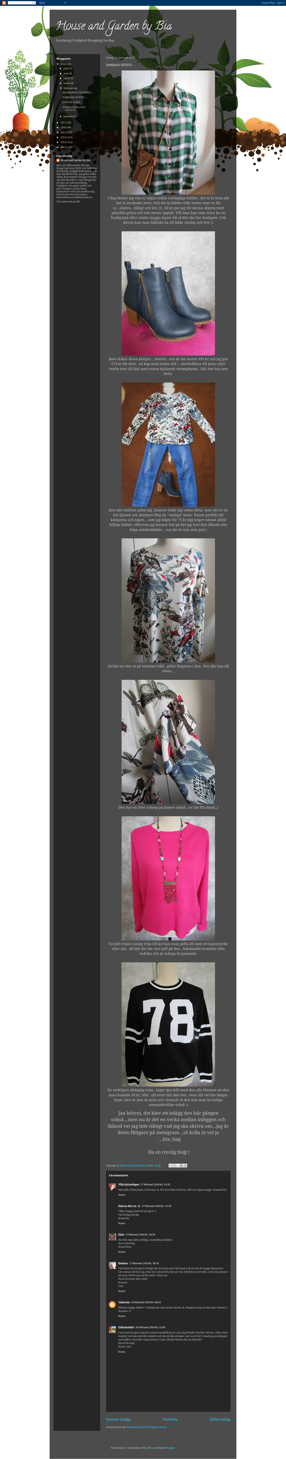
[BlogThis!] (174, 1166)
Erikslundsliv (126, 1327)
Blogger (170, 1447)
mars (67, 83)
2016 (64, 127)
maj (66, 73)
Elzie (121, 1234)
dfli (149, 1447)
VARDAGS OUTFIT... (74, 97)
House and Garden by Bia (113, 27)
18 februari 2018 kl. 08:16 (146, 1302)
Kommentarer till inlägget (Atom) (147, 1427)
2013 (64, 142)
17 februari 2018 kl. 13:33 (155, 1184)
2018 (64, 64)
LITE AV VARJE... (73, 102)
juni (66, 68)
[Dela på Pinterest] (185, 1166)
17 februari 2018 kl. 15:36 (156, 1206)
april (67, 78)
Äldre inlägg (220, 1419)
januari (68, 116)
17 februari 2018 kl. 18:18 (144, 1263)
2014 (64, 137)
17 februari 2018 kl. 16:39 (140, 1234)
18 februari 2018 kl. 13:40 (150, 1327)
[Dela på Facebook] (181, 1166)
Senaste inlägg (118, 1419)
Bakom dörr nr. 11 (129, 1206)
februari (69, 88)
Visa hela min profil (68, 201)
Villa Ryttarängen (128, 1184)
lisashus (123, 1263)
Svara (121, 1194)
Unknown (124, 1302)
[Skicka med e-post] (170, 1166)
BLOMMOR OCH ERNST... (78, 92)
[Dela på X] (178, 1166)
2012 (64, 147)
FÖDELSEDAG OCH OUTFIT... (74, 109)
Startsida (170, 1419)
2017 (64, 122)
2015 (64, 132)
